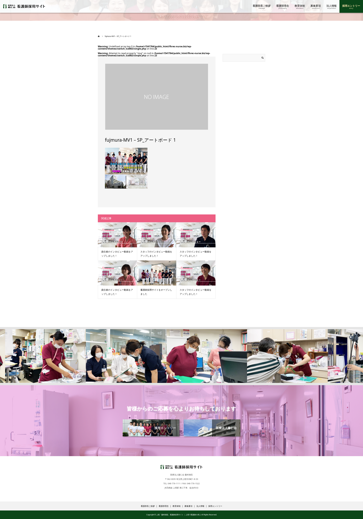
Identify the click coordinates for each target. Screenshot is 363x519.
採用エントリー (351, 5)
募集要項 (316, 5)
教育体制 (300, 5)
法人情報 (331, 5)
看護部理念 (282, 5)
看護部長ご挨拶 (262, 5)
